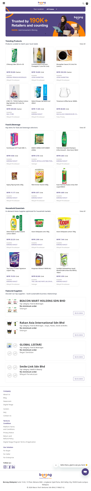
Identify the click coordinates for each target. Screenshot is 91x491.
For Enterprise (8, 457)
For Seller (6, 454)
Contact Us (7, 416)
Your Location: (39, 9)
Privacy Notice (8, 433)
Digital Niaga (8, 404)
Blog (5, 398)
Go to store (79, 313)
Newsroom (7, 401)
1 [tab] (45, 34)
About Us (6, 394)
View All (82, 44)
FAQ (4, 412)
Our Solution (8, 447)
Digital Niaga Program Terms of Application (19, 442)
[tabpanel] (45, 25)
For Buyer (6, 451)
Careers (6, 409)
